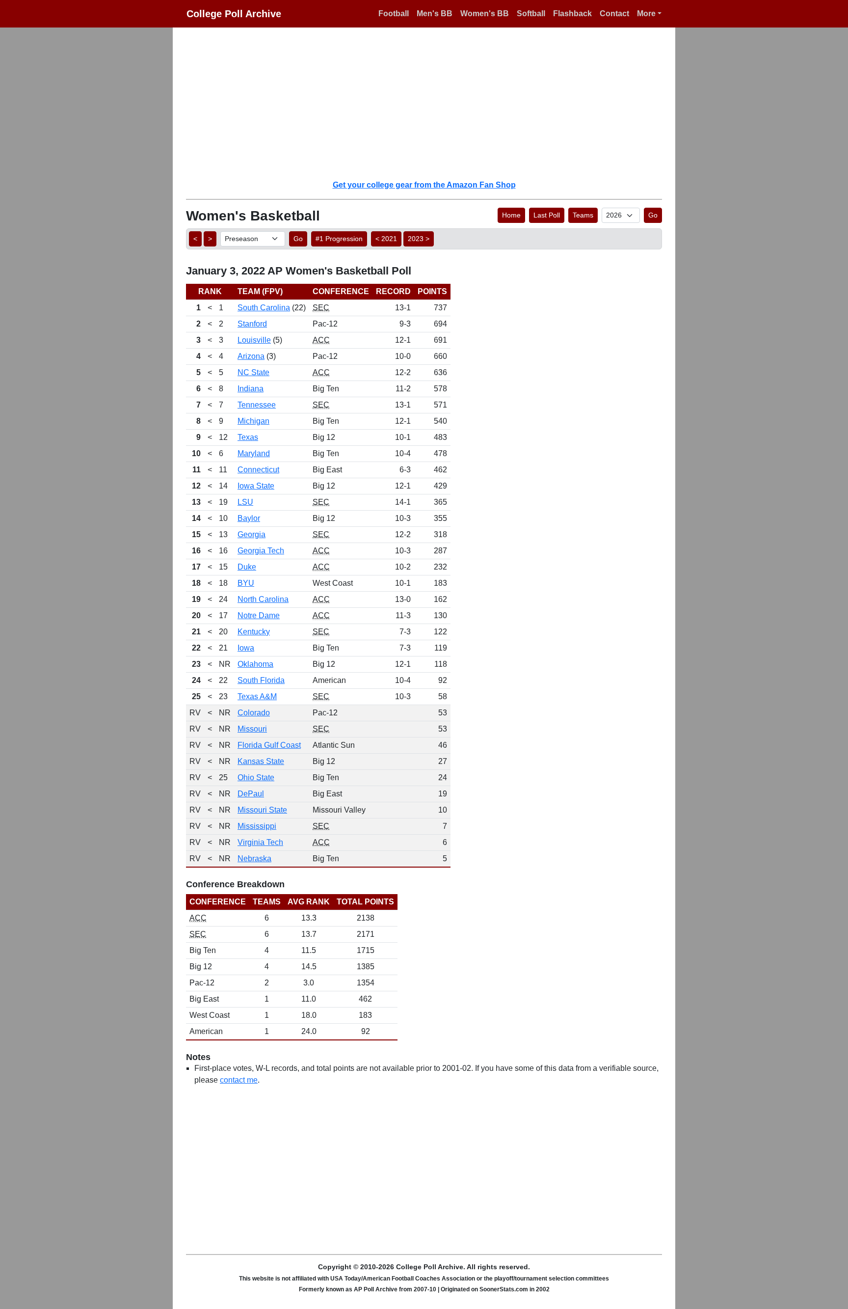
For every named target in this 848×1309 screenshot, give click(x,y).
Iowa (246, 648)
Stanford (252, 324)
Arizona (251, 356)
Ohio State (256, 777)
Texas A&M (257, 696)
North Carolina (263, 599)
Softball (531, 13)
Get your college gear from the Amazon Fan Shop (424, 185)
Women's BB (484, 13)
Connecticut (258, 469)
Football (393, 13)
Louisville (254, 340)
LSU (245, 502)
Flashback (572, 13)
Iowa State (256, 486)
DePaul (251, 794)
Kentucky (254, 631)
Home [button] (511, 215)
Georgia (251, 534)
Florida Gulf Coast (269, 745)
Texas (248, 437)
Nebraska (254, 858)
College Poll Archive (233, 13)
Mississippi (257, 826)
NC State (253, 372)
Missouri (252, 729)
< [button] (195, 239)
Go (653, 215)
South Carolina (264, 307)
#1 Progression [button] (339, 239)
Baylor (249, 518)
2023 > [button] (418, 239)
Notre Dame (259, 615)
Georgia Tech (261, 550)
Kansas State (261, 761)
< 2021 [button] (386, 239)
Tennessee (257, 405)
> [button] (210, 239)
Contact (614, 13)
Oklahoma (255, 664)
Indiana (251, 388)
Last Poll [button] (546, 215)
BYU (246, 583)
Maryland (254, 453)
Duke (247, 567)
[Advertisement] (430, 103)
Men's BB (434, 13)
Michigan (253, 421)
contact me (239, 1080)
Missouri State (262, 810)
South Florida (261, 680)
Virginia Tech (260, 842)
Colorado (254, 713)
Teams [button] (583, 215)
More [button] (646, 13)
